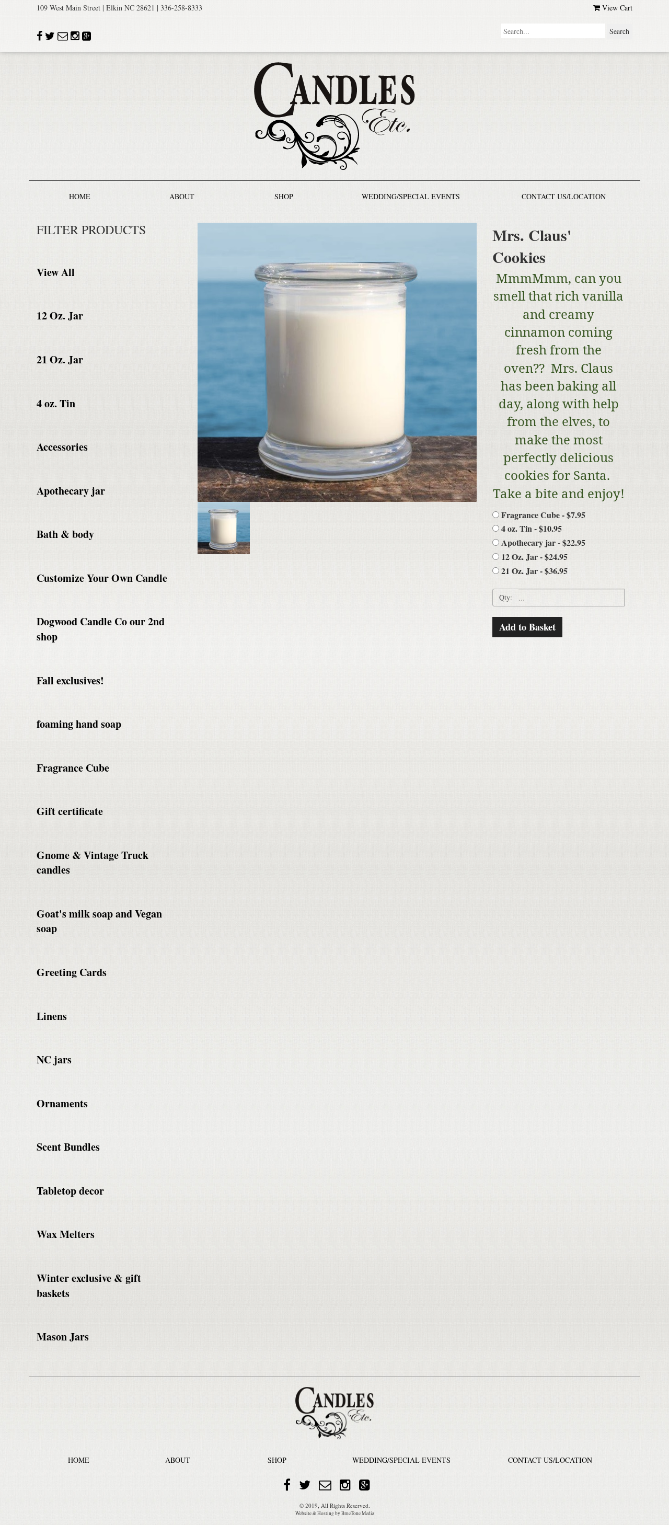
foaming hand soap (79, 723)
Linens (52, 1016)
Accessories (62, 446)
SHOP (283, 196)
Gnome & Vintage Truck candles (92, 862)
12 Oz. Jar (60, 315)
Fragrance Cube (73, 767)
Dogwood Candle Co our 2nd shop (101, 629)
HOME (79, 196)
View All (56, 272)
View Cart (616, 8)
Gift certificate (70, 811)
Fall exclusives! (70, 680)
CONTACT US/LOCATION (564, 196)
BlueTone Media (357, 1513)
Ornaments (62, 1103)
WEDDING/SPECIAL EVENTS (411, 196)
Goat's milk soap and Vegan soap (99, 921)
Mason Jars (63, 1336)
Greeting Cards (72, 972)
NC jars (54, 1059)
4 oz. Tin (56, 403)
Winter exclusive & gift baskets (89, 1285)
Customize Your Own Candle (102, 578)
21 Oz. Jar (60, 359)
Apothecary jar (71, 490)
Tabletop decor (70, 1190)
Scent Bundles (68, 1146)
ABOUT (181, 196)
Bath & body (65, 534)
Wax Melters (66, 1234)
